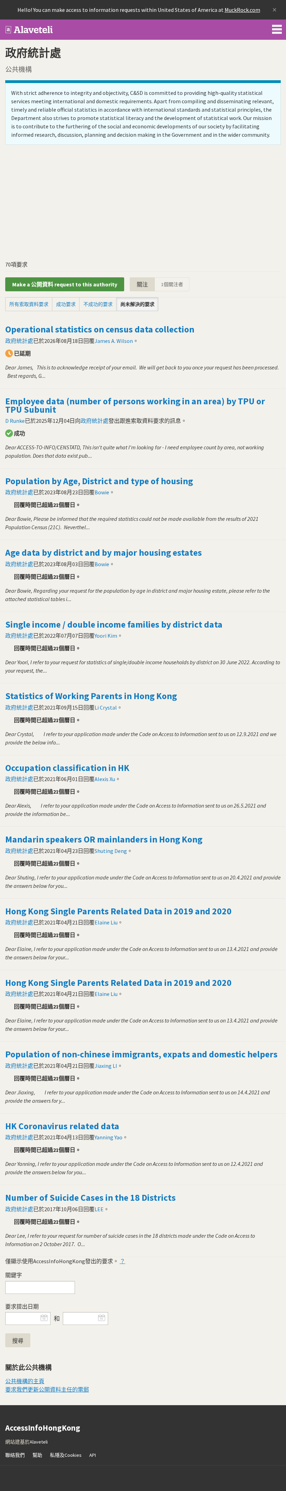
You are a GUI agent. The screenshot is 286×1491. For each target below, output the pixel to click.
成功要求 (66, 304)
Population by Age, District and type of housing (99, 481)
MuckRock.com (242, 9)
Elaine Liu (106, 922)
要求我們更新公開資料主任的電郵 (47, 1389)
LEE (99, 1209)
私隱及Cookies (66, 1455)
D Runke (15, 420)
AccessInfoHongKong (29, 29)
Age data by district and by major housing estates (103, 552)
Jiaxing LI (106, 1065)
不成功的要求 (98, 304)
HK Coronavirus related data (62, 1126)
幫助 (37, 1455)
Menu (277, 28)
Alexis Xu (105, 779)
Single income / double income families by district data (114, 624)
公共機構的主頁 (24, 1381)
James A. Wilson (114, 340)
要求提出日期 (22, 1306)
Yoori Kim (106, 635)
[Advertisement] (143, 205)
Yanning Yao (108, 1137)
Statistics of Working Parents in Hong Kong (91, 696)
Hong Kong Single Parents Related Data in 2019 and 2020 (118, 911)
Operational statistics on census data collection (99, 329)
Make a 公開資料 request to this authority (64, 284)
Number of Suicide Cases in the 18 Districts (90, 1197)
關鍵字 (13, 1275)
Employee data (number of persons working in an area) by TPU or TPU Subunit (135, 405)
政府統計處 (19, 340)
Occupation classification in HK (67, 767)
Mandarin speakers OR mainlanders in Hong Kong (103, 839)
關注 (142, 284)
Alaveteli (39, 1442)
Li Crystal (106, 707)
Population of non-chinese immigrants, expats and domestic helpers (141, 1054)
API (92, 1455)
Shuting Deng (111, 850)
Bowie (102, 492)
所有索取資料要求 (28, 304)
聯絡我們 (15, 1455)
